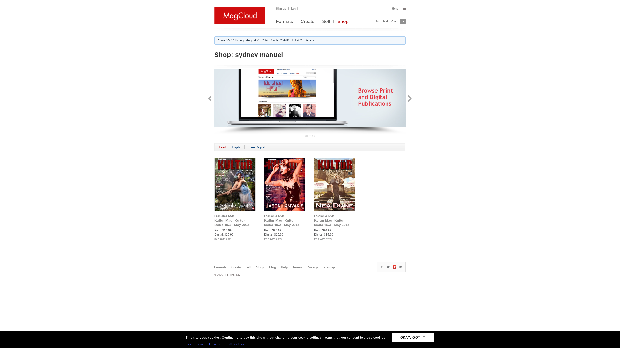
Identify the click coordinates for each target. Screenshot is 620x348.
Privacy (312, 267)
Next (409, 99)
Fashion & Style (224, 215)
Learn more (194, 344)
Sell (326, 21)
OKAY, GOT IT (412, 337)
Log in (295, 8)
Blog (272, 267)
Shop (343, 21)
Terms (297, 267)
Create (308, 21)
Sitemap (329, 267)
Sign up (281, 8)
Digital (236, 147)
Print (222, 147)
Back (210, 99)
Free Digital (256, 147)
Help (395, 8)
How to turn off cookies (227, 344)
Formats (284, 21)
